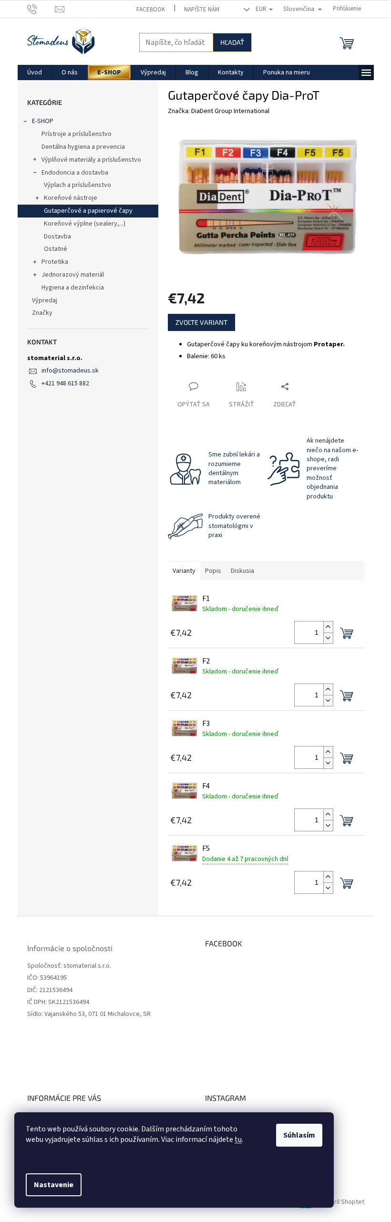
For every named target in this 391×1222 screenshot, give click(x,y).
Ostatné (55, 249)
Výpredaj (44, 300)
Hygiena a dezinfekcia (72, 287)
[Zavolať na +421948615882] (41, 8)
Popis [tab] (213, 571)
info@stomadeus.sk (70, 370)
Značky (42, 313)
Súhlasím (299, 1135)
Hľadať (232, 42)
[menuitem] (34, 72)
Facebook (150, 9)
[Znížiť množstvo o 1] (328, 637)
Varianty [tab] (184, 571)
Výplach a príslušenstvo (77, 185)
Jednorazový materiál (72, 275)
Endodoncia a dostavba (74, 172)
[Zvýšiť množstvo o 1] (328, 626)
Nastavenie (53, 1185)
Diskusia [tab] (242, 571)
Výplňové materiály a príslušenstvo (91, 160)
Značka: (218, 111)
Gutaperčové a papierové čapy (88, 211)
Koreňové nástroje (70, 198)
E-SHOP (42, 121)
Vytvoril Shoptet (341, 1202)
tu (238, 1139)
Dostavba (57, 236)
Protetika (54, 262)
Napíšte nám (201, 9)
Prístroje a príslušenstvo (76, 134)
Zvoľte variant (201, 322)
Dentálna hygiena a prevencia (83, 147)
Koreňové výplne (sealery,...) (84, 223)
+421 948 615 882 (65, 383)
